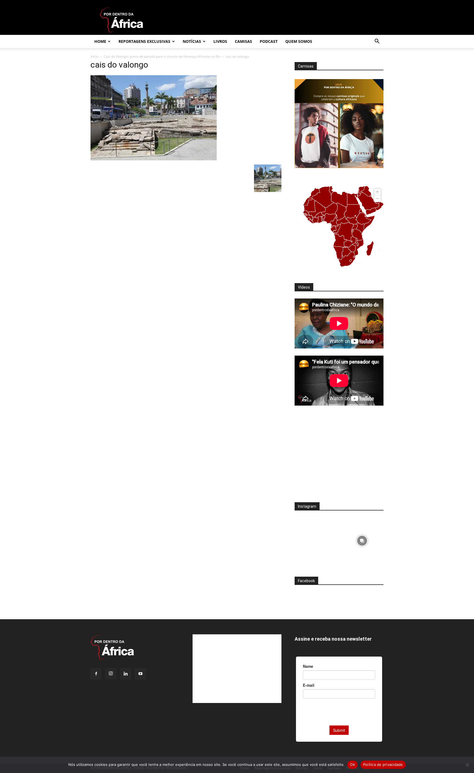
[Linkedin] (125, 673)
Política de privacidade (383, 764)
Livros (220, 41)
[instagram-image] (316, 539)
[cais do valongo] (154, 159)
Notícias (192, 41)
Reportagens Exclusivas (144, 41)
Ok (352, 764)
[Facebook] (96, 673)
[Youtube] (140, 673)
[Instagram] (110, 673)
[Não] (467, 765)
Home (100, 41)
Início (94, 56)
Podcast (269, 41)
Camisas (243, 41)
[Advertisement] (339, 457)
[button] (376, 41)
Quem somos (298, 41)
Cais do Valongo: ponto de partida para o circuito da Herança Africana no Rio (162, 56)
